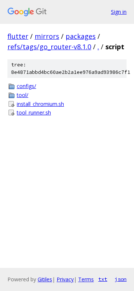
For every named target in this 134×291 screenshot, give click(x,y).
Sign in (119, 11)
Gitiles (45, 279)
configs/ (26, 86)
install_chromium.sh (40, 103)
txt (102, 279)
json (121, 279)
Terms (86, 279)
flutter (17, 36)
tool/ (22, 94)
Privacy (65, 279)
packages (81, 36)
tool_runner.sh (34, 112)
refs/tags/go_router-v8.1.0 (49, 46)
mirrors (47, 36)
